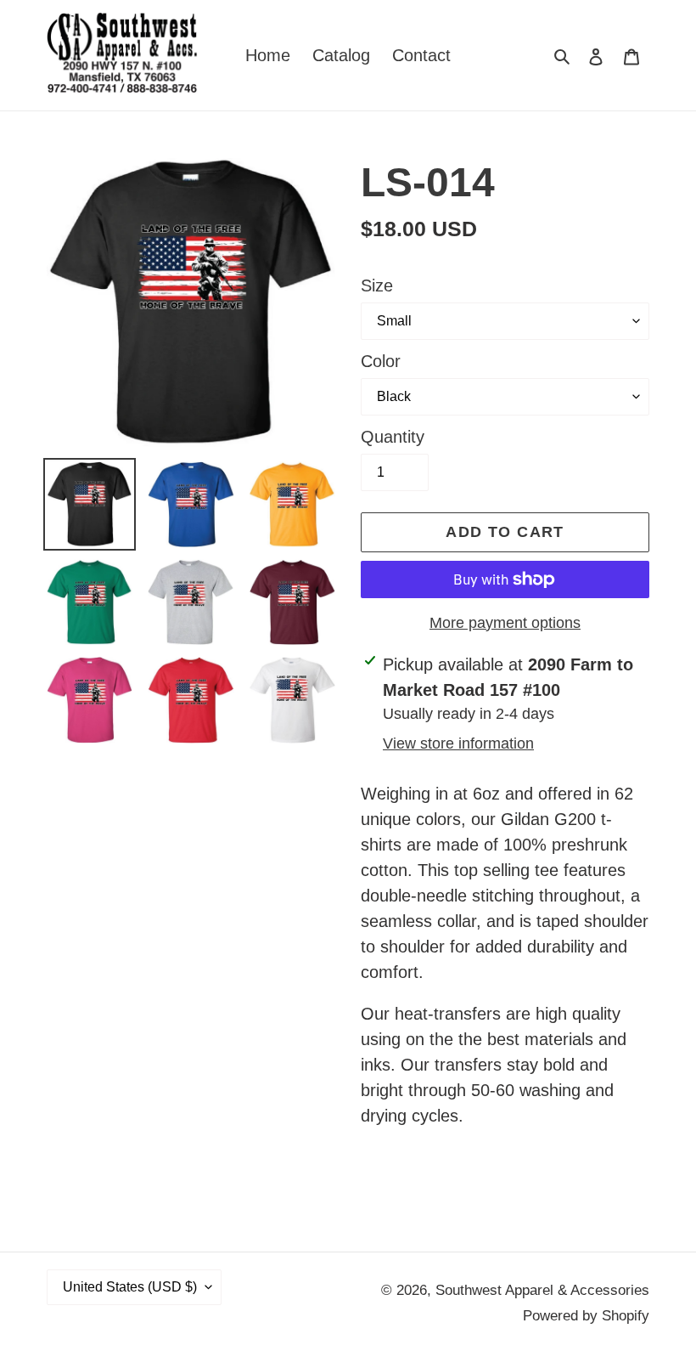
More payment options (505, 622)
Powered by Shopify (586, 1316)
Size (377, 285)
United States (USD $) (130, 1287)
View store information (458, 743)
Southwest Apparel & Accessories (542, 1290)
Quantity (392, 436)
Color (381, 361)
